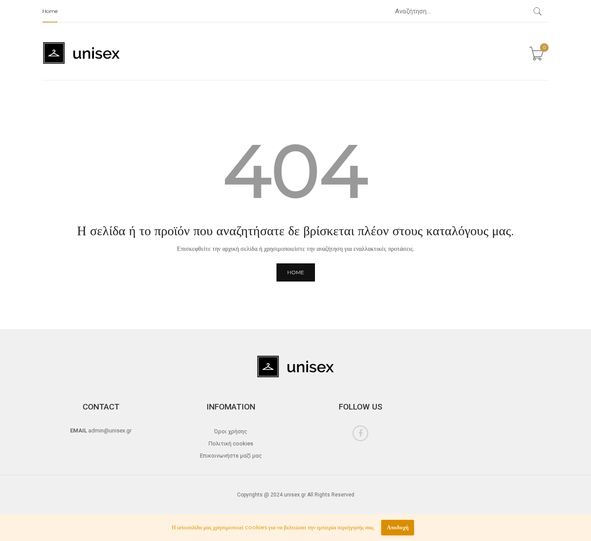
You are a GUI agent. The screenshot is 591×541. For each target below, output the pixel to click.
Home (50, 11)
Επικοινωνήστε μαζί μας (231, 455)
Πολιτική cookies (231, 443)
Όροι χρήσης (230, 431)
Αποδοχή (397, 527)
